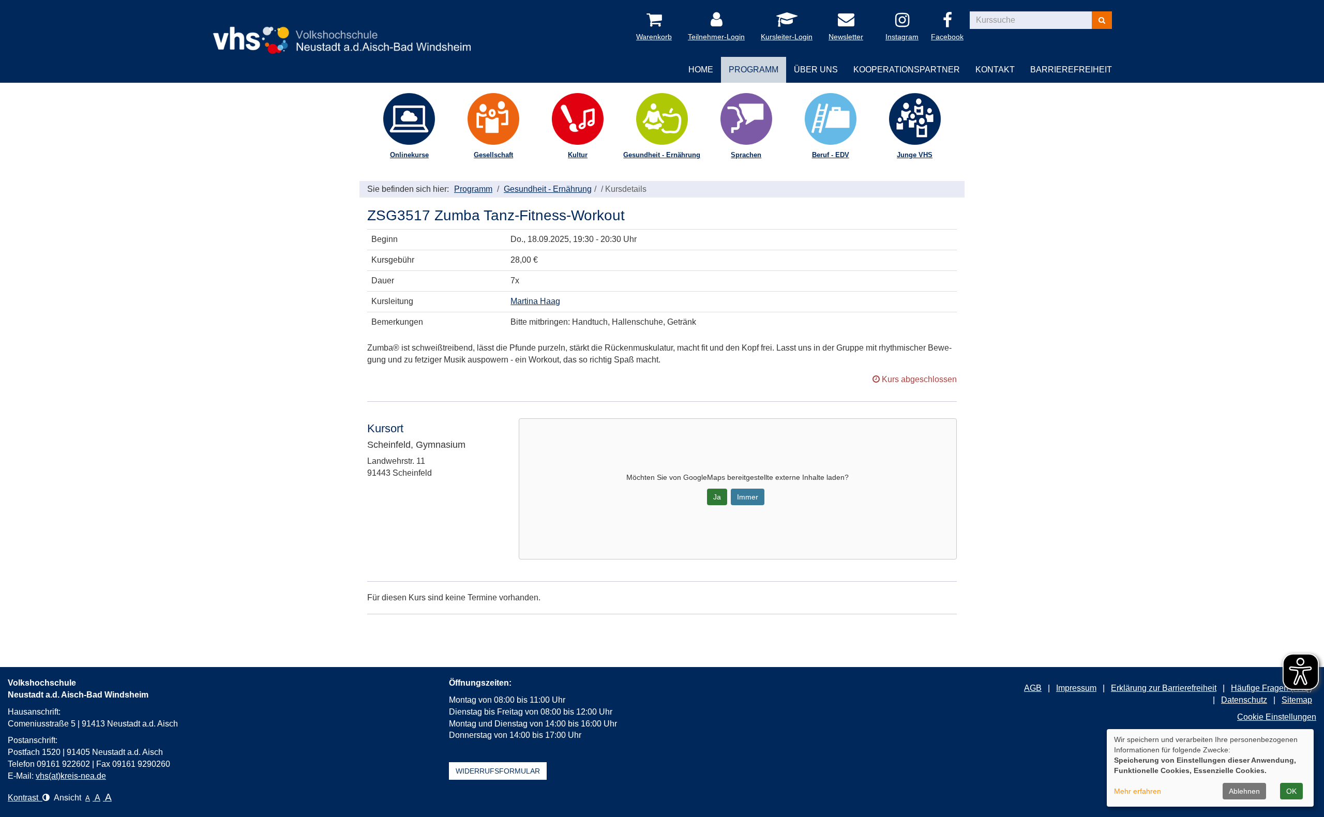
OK (1291, 791)
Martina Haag (535, 301)
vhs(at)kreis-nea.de (71, 775)
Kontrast (25, 797)
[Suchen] (1102, 20)
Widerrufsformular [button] (498, 771)
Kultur (578, 155)
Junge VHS (914, 155)
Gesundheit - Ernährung (661, 155)
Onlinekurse (409, 155)
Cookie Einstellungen (1276, 717)
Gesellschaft (493, 155)
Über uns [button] (816, 69)
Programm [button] (753, 69)
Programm (473, 189)
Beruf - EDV (830, 155)
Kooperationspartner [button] (906, 69)
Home (700, 69)
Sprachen (746, 155)
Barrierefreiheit (1071, 69)
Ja (717, 497)
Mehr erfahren (1137, 791)
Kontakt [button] (995, 69)
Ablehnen (1244, 791)
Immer (747, 497)
